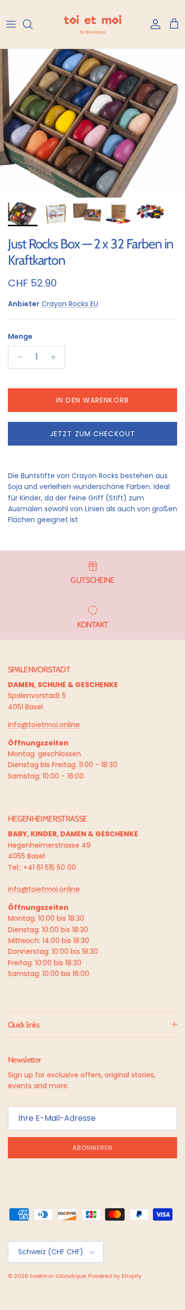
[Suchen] (32, 24)
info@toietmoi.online (44, 725)
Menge (20, 336)
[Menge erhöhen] (56, 357)
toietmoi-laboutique (58, 1276)
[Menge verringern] (17, 357)
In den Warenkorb (92, 400)
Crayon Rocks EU (69, 304)
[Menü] (11, 24)
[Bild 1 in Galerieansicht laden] (92, 123)
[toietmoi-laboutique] (92, 24)
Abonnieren (93, 1148)
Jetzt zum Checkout (92, 434)
